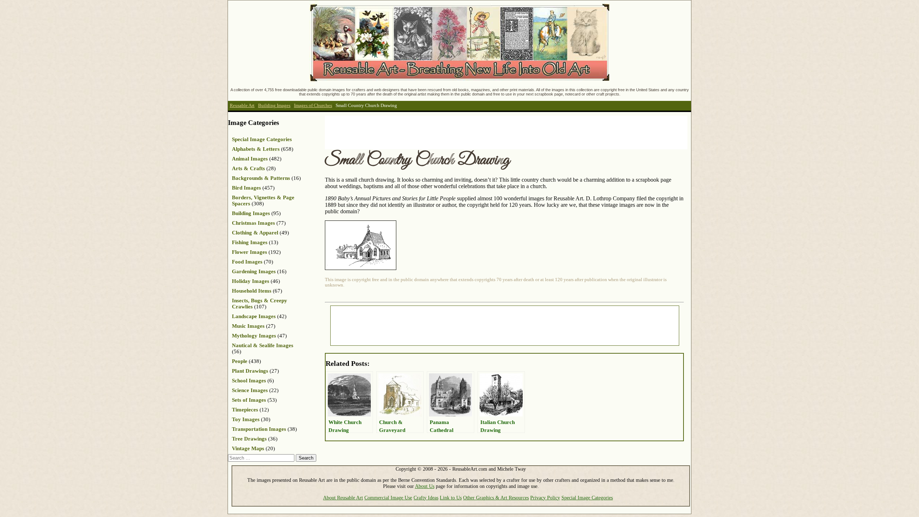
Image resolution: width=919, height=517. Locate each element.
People (239, 361)
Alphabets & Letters (256, 149)
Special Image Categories (262, 139)
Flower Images (249, 252)
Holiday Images (250, 281)
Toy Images (246, 419)
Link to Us (451, 497)
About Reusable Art (343, 497)
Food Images (247, 262)
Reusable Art (242, 105)
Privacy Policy (545, 497)
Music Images (248, 326)
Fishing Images (249, 242)
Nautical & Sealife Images (262, 345)
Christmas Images (253, 223)
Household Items (251, 291)
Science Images (250, 390)
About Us (424, 486)
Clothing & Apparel (255, 233)
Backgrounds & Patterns (261, 178)
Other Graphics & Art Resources (496, 497)
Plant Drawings (250, 371)
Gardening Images (254, 271)
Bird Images (246, 188)
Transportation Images (259, 429)
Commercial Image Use (388, 497)
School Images (249, 380)
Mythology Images (254, 336)
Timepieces (245, 410)
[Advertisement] (455, 132)
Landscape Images (254, 316)
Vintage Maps (248, 448)
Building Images (274, 105)
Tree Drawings (249, 439)
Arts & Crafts (248, 168)
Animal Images (250, 159)
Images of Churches (313, 105)
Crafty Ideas (426, 497)
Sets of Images (249, 400)
